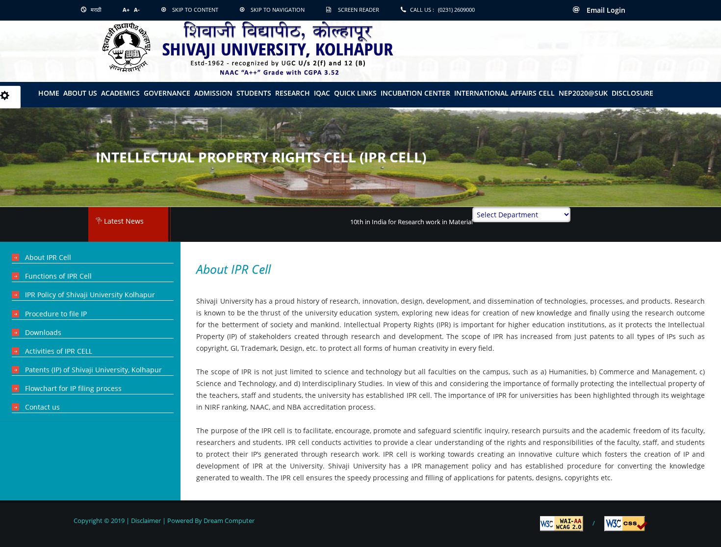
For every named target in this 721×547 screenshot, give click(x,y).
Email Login (605, 10)
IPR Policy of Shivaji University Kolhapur (90, 294)
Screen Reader (358, 9)
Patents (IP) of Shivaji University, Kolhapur (93, 369)
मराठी (95, 9)
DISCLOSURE (632, 93)
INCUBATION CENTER (415, 93)
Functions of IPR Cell (58, 276)
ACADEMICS (120, 93)
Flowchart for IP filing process (73, 388)
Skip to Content (195, 9)
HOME (48, 93)
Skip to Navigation (278, 9)
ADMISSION (213, 93)
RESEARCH (292, 93)
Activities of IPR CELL (58, 351)
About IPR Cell (48, 257)
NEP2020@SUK (583, 93)
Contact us (42, 407)
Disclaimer (146, 520)
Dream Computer (228, 520)
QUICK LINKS (355, 93)
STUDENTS (253, 93)
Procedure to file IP (56, 313)
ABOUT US (80, 93)
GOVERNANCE (167, 93)
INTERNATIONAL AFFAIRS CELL (504, 93)
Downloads (43, 332)
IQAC (322, 93)
